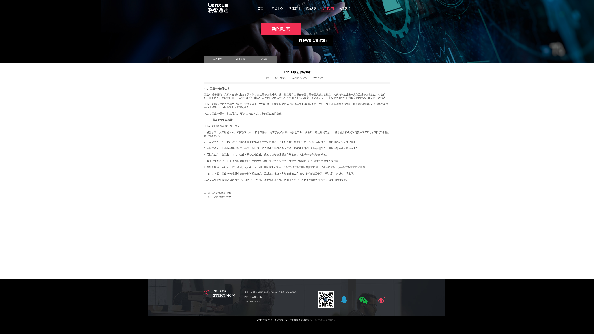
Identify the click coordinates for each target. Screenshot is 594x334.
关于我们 (344, 8)
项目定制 (294, 8)
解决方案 (311, 8)
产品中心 (277, 8)
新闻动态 (328, 8)
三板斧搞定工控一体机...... (219, 193)
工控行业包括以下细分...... (219, 197)
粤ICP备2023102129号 (325, 320)
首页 (260, 8)
